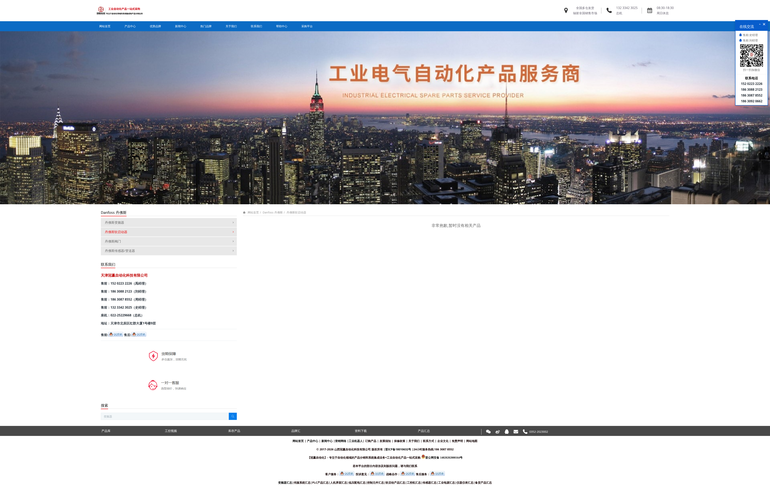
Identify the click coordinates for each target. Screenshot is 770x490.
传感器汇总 (429, 482)
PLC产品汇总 (320, 482)
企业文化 (443, 441)
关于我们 (414, 441)
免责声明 (457, 441)
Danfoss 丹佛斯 (273, 212)
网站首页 (104, 26)
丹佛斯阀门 (113, 241)
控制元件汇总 (375, 482)
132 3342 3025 (627, 8)
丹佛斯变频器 (114, 222)
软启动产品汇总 (395, 482)
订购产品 (370, 441)
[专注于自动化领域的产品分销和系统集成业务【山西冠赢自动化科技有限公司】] (119, 10)
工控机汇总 (414, 482)
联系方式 (428, 441)
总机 (619, 13)
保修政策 (399, 441)
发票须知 (385, 441)
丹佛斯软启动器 (296, 212)
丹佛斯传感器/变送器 (120, 251)
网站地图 (471, 441)
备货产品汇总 (483, 482)
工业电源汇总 (446, 482)
